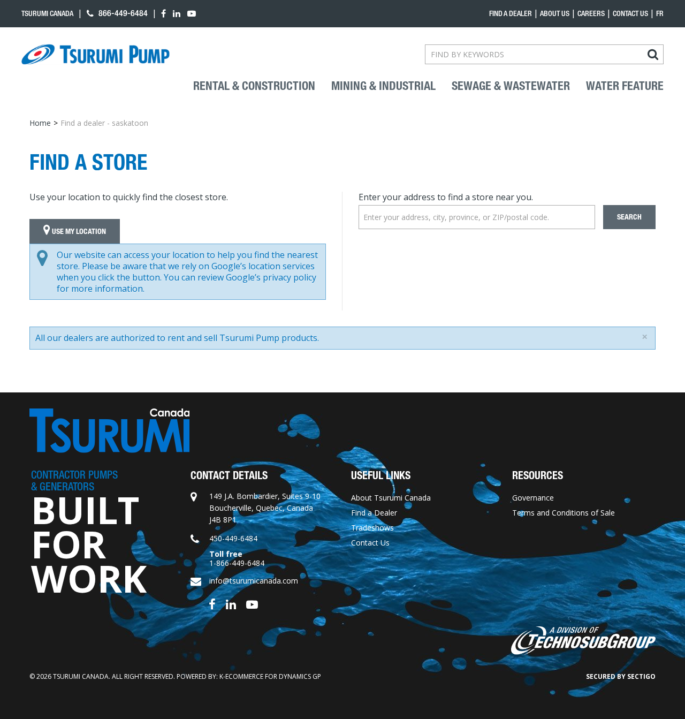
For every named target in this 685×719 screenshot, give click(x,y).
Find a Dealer (374, 513)
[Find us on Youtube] (252, 603)
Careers (591, 13)
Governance (533, 498)
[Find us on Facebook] (212, 603)
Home (40, 123)
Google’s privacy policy (271, 277)
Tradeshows (372, 528)
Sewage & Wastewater (511, 86)
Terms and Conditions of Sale (563, 513)
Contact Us (630, 13)
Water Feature (625, 86)
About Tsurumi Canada (391, 498)
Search (629, 217)
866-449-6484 (122, 13)
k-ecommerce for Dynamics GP (270, 676)
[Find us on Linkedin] (231, 603)
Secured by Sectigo (621, 676)
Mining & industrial (383, 86)
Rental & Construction (254, 86)
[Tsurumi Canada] (95, 54)
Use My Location (78, 231)
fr (660, 13)
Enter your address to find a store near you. (446, 197)
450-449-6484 (233, 538)
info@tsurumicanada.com (253, 581)
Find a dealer (510, 13)
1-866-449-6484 (236, 563)
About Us (554, 13)
